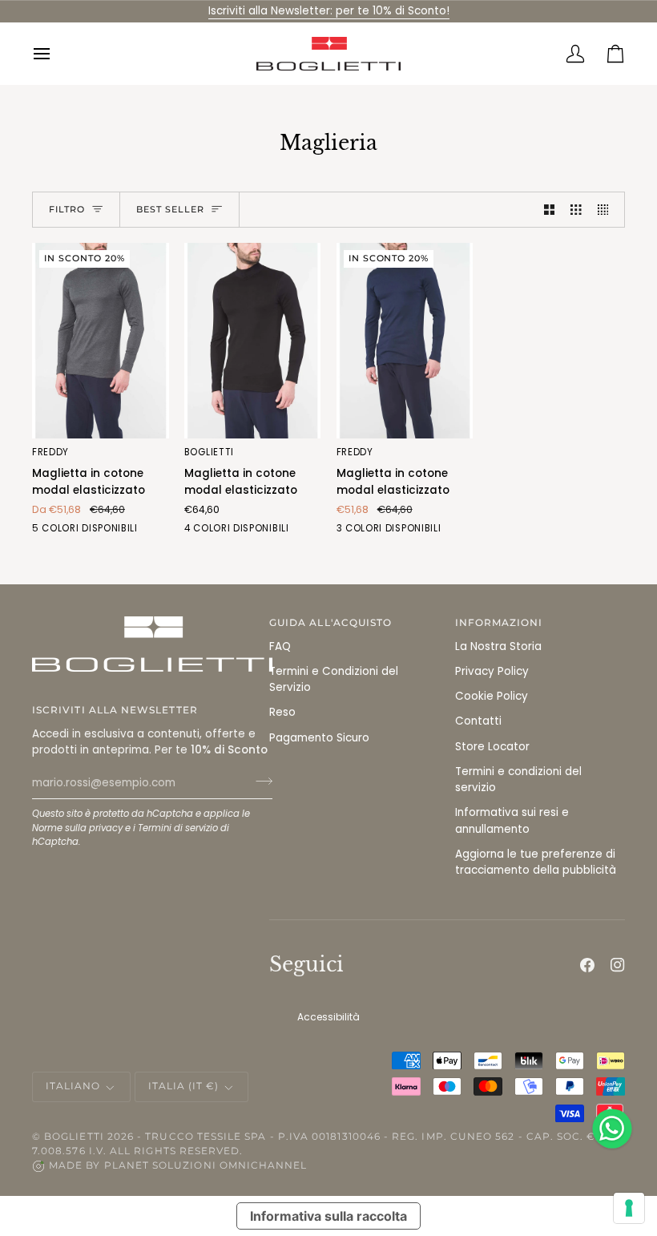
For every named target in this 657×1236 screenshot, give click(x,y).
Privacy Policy (492, 671)
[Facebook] (587, 965)
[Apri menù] (52, 53)
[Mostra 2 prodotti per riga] (549, 209)
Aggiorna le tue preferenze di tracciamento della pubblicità (535, 862)
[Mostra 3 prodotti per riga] (576, 209)
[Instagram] (618, 965)
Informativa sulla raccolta (328, 1216)
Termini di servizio (178, 828)
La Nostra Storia (498, 646)
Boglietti (74, 1136)
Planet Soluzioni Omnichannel (206, 1165)
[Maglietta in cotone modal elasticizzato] (252, 340)
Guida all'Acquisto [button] (330, 622)
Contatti (478, 721)
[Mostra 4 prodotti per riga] (607, 209)
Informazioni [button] (499, 622)
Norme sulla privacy (77, 828)
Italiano (73, 1086)
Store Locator (492, 746)
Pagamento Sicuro (319, 737)
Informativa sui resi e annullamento (512, 820)
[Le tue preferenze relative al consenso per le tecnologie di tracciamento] (629, 1208)
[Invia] (259, 781)
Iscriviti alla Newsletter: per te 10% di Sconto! (328, 10)
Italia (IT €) (184, 1086)
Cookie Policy (491, 696)
